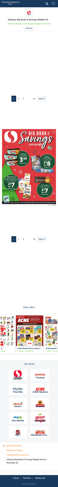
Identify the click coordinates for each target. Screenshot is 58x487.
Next (41, 99)
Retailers (27, 478)
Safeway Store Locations (17, 455)
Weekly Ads (40, 478)
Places (16, 478)
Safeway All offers (14, 450)
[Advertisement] (29, 64)
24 (34, 99)
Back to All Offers (14, 446)
